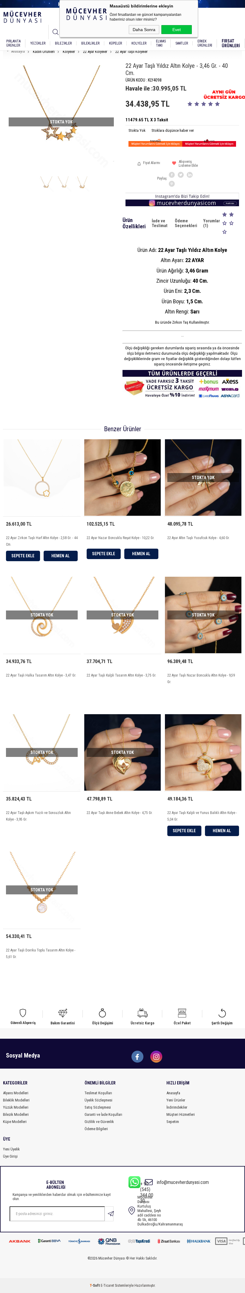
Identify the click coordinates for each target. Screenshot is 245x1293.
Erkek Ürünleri (204, 43)
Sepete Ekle (22, 555)
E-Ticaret (107, 1285)
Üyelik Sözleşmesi (98, 1100)
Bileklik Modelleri (16, 1100)
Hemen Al (60, 555)
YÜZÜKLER (37, 43)
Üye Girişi (10, 1156)
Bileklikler (90, 43)
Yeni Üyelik (11, 1149)
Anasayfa (173, 1093)
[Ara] (55, 32)
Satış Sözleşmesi (98, 1107)
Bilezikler (63, 43)
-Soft (95, 1285)
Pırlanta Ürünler (13, 43)
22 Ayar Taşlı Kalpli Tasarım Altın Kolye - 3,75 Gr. (121, 675)
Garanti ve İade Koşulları (103, 1114)
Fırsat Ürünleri (231, 43)
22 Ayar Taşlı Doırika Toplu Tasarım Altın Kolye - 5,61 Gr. (40, 953)
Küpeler (115, 43)
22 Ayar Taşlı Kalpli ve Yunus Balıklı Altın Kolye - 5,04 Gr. (202, 816)
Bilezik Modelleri (16, 1114)
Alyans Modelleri (15, 1093)
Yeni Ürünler (175, 1100)
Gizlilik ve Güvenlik (99, 1121)
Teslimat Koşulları (98, 1093)
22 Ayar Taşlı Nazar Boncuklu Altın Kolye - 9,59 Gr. (201, 678)
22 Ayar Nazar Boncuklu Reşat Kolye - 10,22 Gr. (120, 538)
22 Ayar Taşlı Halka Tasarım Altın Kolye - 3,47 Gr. (41, 675)
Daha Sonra (144, 29)
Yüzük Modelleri (15, 1107)
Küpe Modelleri (15, 1121)
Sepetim (172, 1121)
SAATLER (181, 43)
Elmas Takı (161, 43)
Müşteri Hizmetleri (180, 1114)
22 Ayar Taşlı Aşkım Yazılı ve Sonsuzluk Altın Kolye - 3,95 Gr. (38, 816)
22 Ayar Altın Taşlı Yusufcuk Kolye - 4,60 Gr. (198, 538)
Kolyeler (138, 43)
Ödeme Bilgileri (96, 1129)
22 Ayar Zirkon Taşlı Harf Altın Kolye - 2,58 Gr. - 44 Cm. (42, 541)
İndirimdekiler (176, 1107)
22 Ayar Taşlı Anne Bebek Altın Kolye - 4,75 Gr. (120, 813)
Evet (176, 29)
